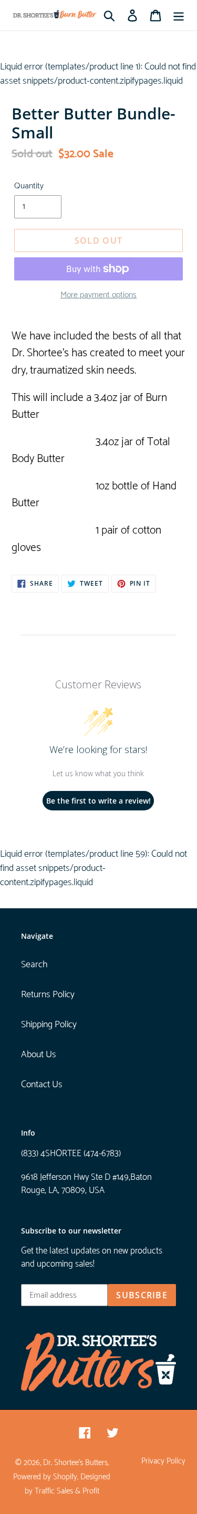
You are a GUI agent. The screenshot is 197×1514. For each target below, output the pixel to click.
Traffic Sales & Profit (67, 1491)
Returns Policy (48, 994)
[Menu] (178, 15)
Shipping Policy (49, 1024)
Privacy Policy (163, 1461)
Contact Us (42, 1084)
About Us (38, 1054)
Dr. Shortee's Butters (75, 1463)
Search (34, 964)
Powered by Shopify (45, 1477)
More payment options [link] (98, 295)
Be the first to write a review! (98, 801)
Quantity (29, 186)
